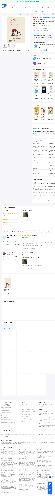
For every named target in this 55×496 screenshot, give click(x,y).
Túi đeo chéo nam (26, 490)
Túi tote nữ (27, 486)
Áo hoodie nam (25, 462)
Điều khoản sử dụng (25, 414)
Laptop (48, 470)
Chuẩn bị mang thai (8, 458)
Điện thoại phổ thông (7, 475)
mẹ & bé (25, 7)
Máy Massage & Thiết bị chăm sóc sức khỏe (9, 483)
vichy (14, 443)
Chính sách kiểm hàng (5, 414)
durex (30, 442)
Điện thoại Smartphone (6, 474)
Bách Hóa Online (41, 483)
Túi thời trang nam (23, 489)
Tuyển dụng (23, 407)
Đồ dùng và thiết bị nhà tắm (45, 477)
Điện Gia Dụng (4, 491)
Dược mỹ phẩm (12, 488)
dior (6, 442)
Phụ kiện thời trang (41, 455)
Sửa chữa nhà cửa (43, 475)
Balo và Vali (40, 449)
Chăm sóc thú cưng (41, 485)
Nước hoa (6, 487)
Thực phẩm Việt (12, 463)
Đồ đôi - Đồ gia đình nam (28, 463)
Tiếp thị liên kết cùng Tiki (26, 418)
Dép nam (26, 479)
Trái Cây (3, 462)
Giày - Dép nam (23, 476)
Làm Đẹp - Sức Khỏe (6, 479)
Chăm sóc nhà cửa (9, 470)
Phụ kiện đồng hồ (43, 462)
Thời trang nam (23, 458)
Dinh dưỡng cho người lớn (8, 456)
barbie (19, 442)
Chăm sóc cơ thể (7, 482)
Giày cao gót (21, 470)
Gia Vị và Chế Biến (43, 487)
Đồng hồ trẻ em (50, 462)
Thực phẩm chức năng (8, 481)
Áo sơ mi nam (27, 461)
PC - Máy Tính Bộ (42, 470)
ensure (26, 442)
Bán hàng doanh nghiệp (26, 419)
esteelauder (10, 442)
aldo (47, 442)
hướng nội (52, 7)
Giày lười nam (22, 478)
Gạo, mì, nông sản (7, 465)
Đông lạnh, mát (10, 464)
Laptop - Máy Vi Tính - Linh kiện (45, 465)
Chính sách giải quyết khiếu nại (27, 412)
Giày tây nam (28, 478)
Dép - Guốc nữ (28, 470)
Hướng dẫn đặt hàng (5, 410)
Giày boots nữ (24, 473)
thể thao (42, 7)
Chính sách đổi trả (4, 415)
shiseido (3, 443)
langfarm (7, 443)
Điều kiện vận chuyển (25, 421)
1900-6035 (7, 404)
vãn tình (47, 7)
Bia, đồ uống (5, 466)
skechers (43, 442)
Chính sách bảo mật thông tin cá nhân (29, 411)
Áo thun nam (21, 460)
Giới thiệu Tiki (24, 404)
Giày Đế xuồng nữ (27, 474)
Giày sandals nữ (26, 472)
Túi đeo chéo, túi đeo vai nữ (25, 485)
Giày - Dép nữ (22, 469)
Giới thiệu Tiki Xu (24, 416)
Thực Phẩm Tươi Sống (6, 460)
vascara (2, 442)
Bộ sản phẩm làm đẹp (8, 488)
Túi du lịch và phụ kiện (44, 451)
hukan (11, 443)
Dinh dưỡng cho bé (7, 454)
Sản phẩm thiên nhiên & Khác (8, 484)
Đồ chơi (13, 451)
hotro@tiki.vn (11, 420)
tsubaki (19, 443)
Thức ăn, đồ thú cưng (7, 469)
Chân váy (28, 453)
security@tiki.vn (11, 422)
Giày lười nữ (30, 473)
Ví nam (20, 490)
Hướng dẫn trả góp (5, 417)
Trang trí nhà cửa (40, 474)
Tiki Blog (23, 406)
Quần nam (27, 460)
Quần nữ (28, 451)
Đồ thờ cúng (41, 480)
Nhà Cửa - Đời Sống (42, 472)
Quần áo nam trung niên (27, 465)
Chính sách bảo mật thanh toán (27, 409)
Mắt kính (48, 456)
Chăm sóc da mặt (4, 480)
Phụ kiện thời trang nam (44, 457)
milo (40, 442)
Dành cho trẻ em (7, 468)
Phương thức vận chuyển (6, 412)
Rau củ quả (5, 463)
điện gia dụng (15, 7)
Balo (38, 451)
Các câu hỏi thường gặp (6, 407)
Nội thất (43, 476)
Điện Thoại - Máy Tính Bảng (8, 472)
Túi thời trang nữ (23, 484)
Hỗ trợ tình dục (11, 487)
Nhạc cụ (46, 480)
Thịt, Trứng (7, 462)
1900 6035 (7, 436)
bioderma (34, 442)
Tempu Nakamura (41, 19)
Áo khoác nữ (28, 452)
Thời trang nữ (22, 449)
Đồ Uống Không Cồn (44, 489)
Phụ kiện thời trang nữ (41, 456)
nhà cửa (35, 7)
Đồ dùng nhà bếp (4, 492)
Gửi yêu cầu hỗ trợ (4, 408)
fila (16, 443)
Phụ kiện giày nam (25, 480)
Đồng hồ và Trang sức (42, 460)
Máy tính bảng (7, 476)
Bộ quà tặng (43, 490)
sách (39, 7)
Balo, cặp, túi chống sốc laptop (45, 452)
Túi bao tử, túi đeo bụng (30, 492)
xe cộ (20, 7)
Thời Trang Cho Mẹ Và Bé (6, 451)
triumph (50, 442)
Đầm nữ (23, 451)
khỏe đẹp (30, 7)
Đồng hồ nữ (44, 461)
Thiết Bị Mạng (44, 469)
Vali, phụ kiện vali (49, 452)
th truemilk (15, 442)
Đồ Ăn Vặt (42, 488)
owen (23, 442)
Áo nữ (20, 451)
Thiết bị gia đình (12, 492)
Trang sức (39, 461)
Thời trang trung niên (26, 456)
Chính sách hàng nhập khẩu (6, 419)
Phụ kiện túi (32, 486)
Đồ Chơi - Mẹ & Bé (5, 449)
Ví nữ (32, 485)
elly (37, 442)
